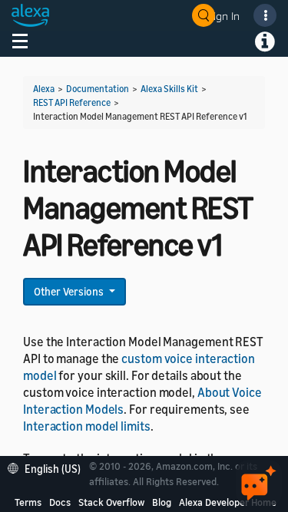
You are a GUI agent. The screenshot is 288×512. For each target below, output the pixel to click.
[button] (48, 467)
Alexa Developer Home (227, 502)
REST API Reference (72, 102)
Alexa (44, 88)
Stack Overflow (111, 502)
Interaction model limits (87, 426)
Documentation (97, 88)
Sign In (223, 15)
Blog (161, 502)
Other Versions (70, 291)
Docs (60, 502)
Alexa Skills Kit (169, 88)
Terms (28, 502)
